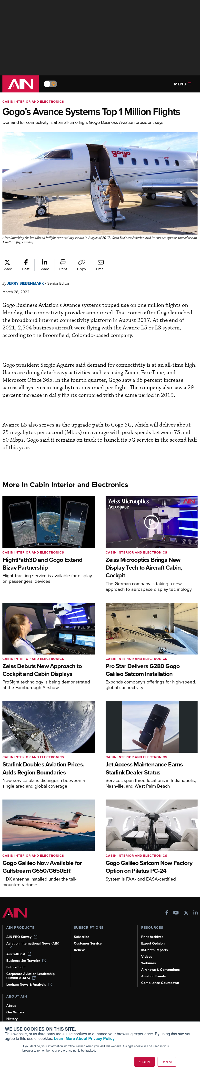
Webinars (148, 963)
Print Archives (152, 937)
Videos (146, 957)
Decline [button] (167, 1062)
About (11, 1006)
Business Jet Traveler (23, 961)
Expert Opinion (153, 943)
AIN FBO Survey (18, 937)
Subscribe (81, 937)
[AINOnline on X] (186, 913)
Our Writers (15, 1012)
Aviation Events (153, 976)
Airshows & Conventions (160, 970)
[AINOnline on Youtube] (176, 913)
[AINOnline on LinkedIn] (195, 913)
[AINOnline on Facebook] (167, 913)
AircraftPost (15, 954)
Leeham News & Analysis (26, 984)
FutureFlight (16, 967)
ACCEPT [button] (144, 1062)
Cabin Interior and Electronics (33, 101)
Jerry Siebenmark (25, 283)
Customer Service (88, 943)
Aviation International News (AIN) (32, 943)
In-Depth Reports (154, 950)
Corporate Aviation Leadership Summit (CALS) (30, 976)
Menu (180, 84)
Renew (79, 950)
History (12, 1019)
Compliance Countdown (160, 983)
